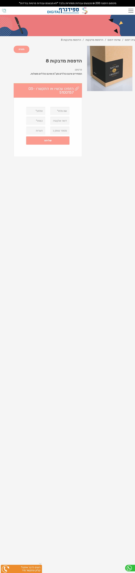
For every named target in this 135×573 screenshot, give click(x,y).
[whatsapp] (130, 568)
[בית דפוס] (67, 11)
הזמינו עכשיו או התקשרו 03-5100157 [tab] (51, 90)
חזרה (21, 49)
